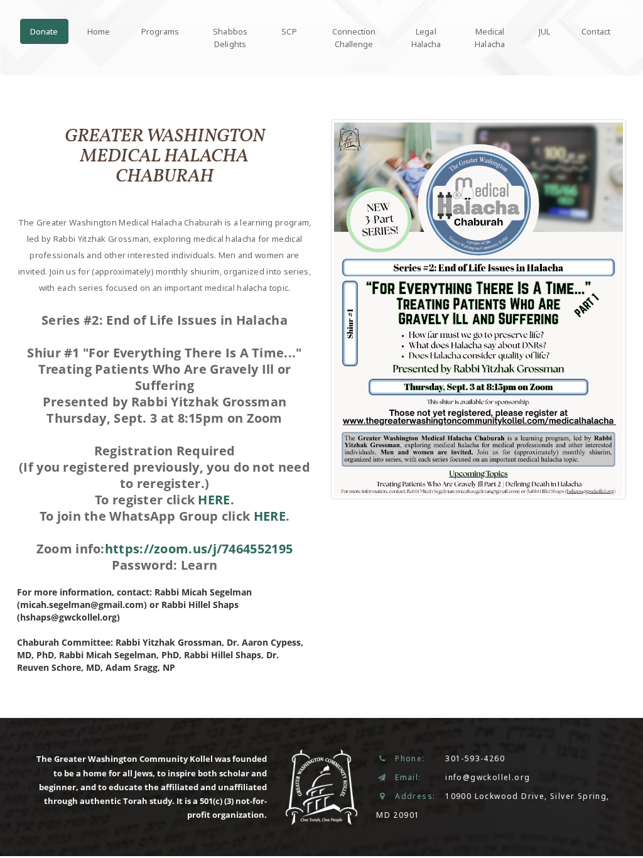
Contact (595, 31)
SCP (288, 31)
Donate (44, 31)
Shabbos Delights (230, 38)
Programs (160, 31)
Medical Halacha (490, 38)
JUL (544, 31)
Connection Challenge (354, 38)
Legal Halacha (426, 38)
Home (98, 31)
